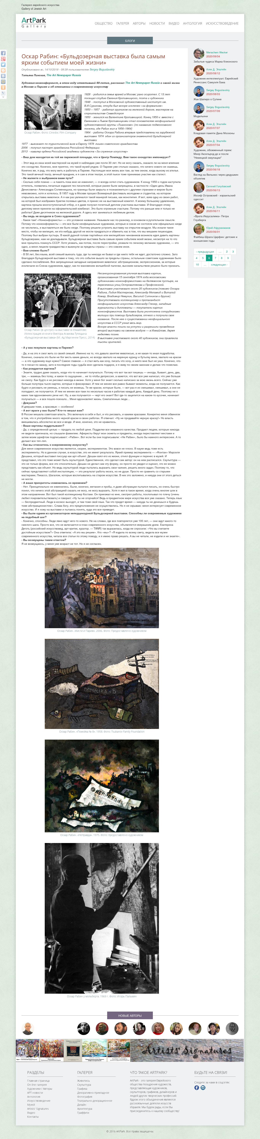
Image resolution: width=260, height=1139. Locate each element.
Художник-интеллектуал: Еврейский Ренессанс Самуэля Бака (216, 80)
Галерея (122, 23)
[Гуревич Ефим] (102, 1028)
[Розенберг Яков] (232, 1028)
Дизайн (81, 1104)
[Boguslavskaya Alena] (158, 1028)
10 (197, 264)
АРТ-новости (35, 1092)
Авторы (139, 23)
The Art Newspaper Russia (63, 75)
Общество (103, 23)
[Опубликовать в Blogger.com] (3, 70)
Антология (192, 23)
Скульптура (84, 1084)
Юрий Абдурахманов (218, 228)
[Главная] (38, 22)
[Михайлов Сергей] (195, 1028)
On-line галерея (37, 1084)
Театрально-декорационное (94, 1100)
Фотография (84, 1096)
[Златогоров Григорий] (83, 1028)
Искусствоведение (222, 23)
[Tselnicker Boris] (120, 1028)
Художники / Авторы (39, 1088)
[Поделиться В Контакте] (3, 76)
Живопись (83, 1080)
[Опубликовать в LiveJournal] (3, 93)
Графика (82, 1088)
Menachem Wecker (217, 52)
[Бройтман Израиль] (139, 1028)
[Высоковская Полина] (213, 1028)
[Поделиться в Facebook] (3, 53)
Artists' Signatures (38, 1108)
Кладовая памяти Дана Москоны (214, 133)
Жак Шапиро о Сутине (208, 99)
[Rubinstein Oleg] (28, 1028)
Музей (31, 1104)
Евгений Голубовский (218, 186)
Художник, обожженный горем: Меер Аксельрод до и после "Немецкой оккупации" (213, 153)
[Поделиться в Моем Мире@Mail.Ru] (3, 81)
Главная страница (38, 1080)
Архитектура (84, 1108)
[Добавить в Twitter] (3, 64)
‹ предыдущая (205, 251)
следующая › (219, 264)
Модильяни (201, 116)
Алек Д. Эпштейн (216, 69)
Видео (174, 23)
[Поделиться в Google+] (3, 59)
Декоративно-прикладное (93, 1092)
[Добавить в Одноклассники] (3, 87)
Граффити (83, 1112)
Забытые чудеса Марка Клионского (216, 61)
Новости (157, 23)
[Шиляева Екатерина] (176, 1028)
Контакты (33, 1116)
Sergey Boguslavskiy (102, 69)
